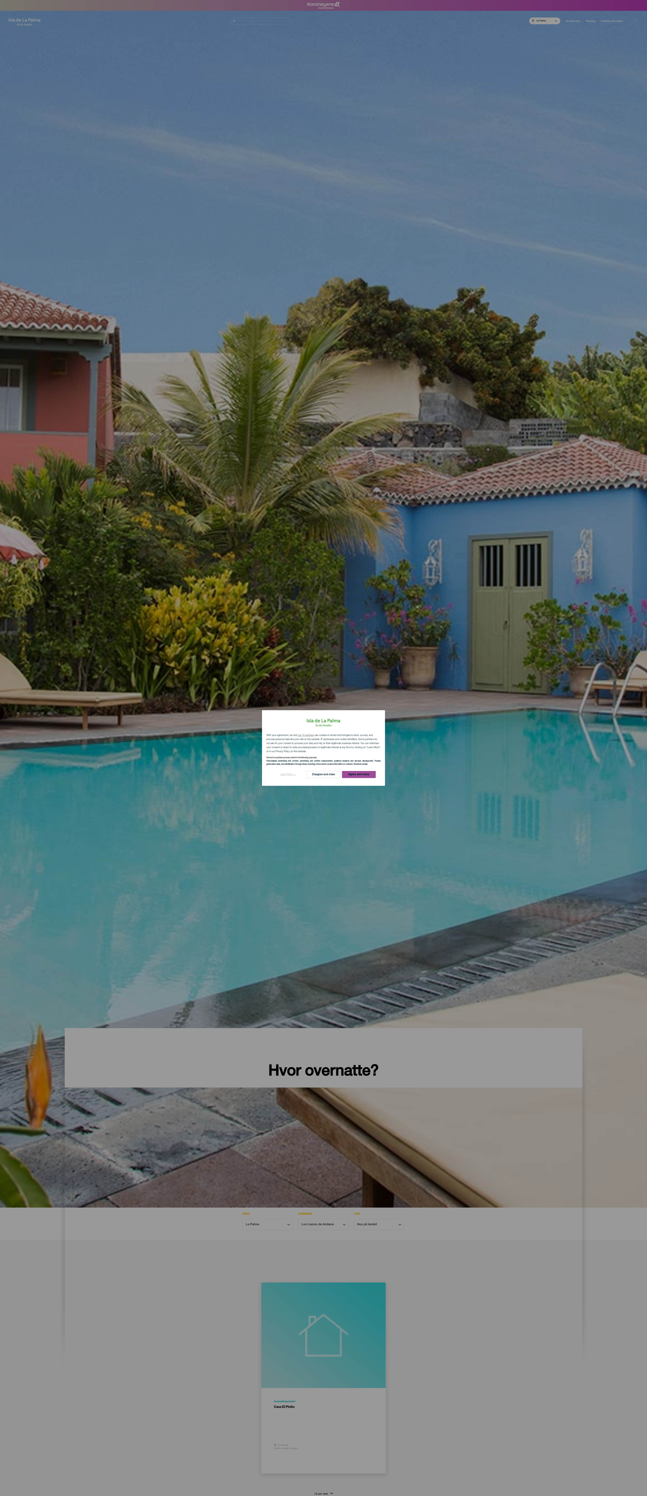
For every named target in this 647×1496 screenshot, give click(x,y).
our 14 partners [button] (306, 735)
